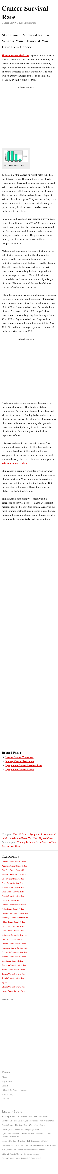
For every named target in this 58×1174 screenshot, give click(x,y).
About (4, 1077)
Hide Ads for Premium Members (15, 1090)
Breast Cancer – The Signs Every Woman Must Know (23, 1125)
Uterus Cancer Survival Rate (13, 991)
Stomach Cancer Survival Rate (14, 965)
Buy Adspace (7, 1081)
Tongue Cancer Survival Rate (13, 973)
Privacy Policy (8, 1094)
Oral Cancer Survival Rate (12, 939)
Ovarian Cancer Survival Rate (14, 943)
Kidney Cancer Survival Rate (13, 922)
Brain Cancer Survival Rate (13, 891)
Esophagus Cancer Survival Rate (15, 917)
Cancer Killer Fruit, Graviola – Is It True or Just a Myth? (24, 1141)
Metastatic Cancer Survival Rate (14, 935)
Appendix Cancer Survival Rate (14, 865)
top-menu (5, 982)
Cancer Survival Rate (10, 900)
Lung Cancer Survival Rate (13, 930)
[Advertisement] (29, 118)
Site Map (5, 1098)
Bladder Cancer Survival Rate (13, 874)
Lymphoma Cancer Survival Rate (23, 765)
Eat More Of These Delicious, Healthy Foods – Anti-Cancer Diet (28, 1120)
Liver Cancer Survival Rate (13, 926)
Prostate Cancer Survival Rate (14, 956)
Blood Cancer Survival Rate (13, 878)
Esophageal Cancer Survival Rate (15, 913)
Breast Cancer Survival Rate (13, 896)
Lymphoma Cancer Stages (19, 769)
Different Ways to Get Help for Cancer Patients (20, 1154)
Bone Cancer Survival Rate (12, 883)
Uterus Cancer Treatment (19, 757)
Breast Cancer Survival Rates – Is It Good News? (21, 1158)
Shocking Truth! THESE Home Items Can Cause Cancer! (25, 1116)
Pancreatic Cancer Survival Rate (14, 948)
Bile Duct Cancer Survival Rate (14, 870)
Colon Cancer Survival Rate (13, 909)
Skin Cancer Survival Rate (12, 960)
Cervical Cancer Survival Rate (14, 904)
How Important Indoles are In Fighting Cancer (20, 1129)
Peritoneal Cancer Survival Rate (14, 952)
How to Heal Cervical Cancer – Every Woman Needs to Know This (29, 1145)
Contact (5, 1085)
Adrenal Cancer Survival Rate (14, 861)
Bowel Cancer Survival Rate (13, 887)
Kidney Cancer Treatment (19, 761)
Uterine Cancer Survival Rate (13, 986)
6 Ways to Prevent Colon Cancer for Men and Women (23, 1149)
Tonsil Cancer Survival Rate (13, 978)
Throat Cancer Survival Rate (13, 969)
